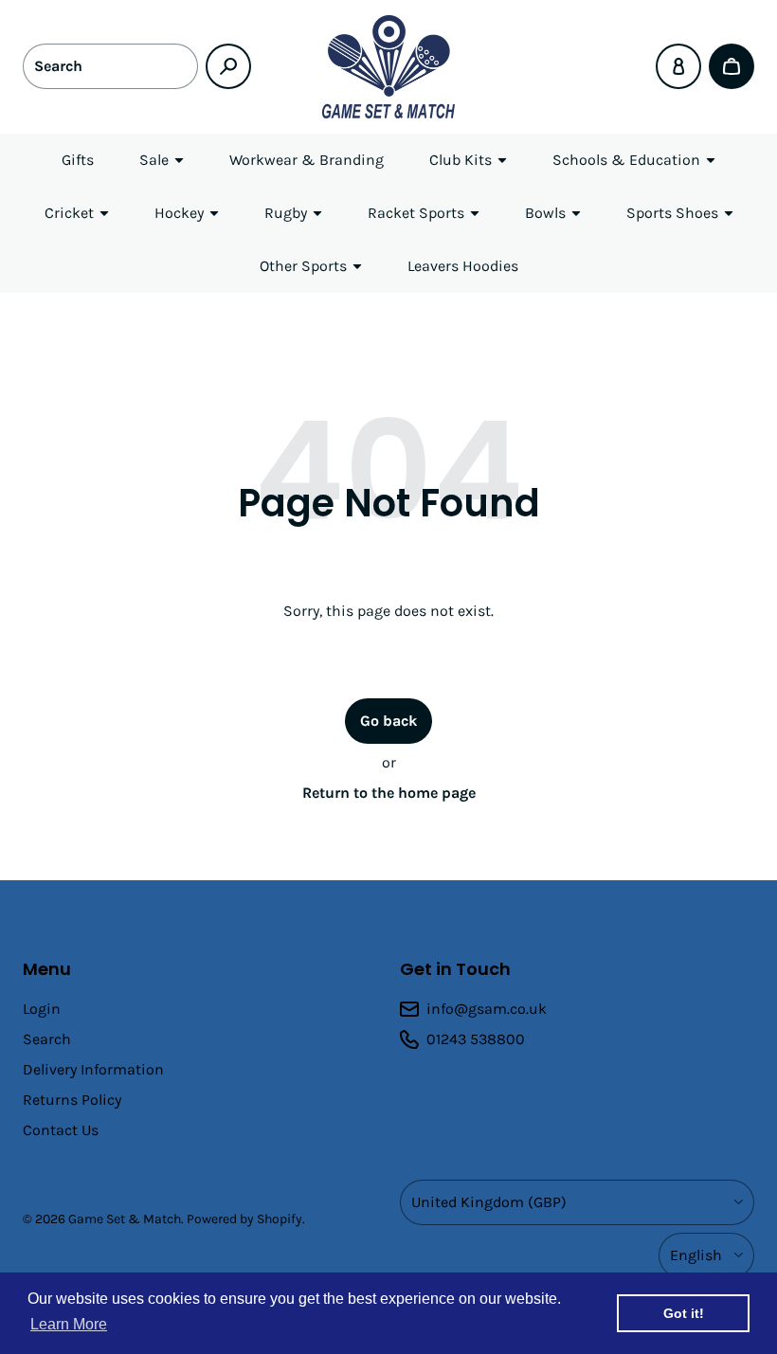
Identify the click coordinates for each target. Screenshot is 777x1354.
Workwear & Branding (306, 160)
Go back (388, 721)
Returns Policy (72, 1100)
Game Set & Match (124, 1219)
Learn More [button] (68, 1324)
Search (47, 1039)
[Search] (228, 66)
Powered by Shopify (244, 1219)
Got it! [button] (683, 1313)
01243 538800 (475, 1039)
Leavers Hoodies (462, 266)
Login (42, 1009)
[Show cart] (731, 66)
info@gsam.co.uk (486, 1009)
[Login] (678, 66)
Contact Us (61, 1130)
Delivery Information (93, 1069)
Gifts (78, 160)
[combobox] (110, 66)
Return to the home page (389, 793)
